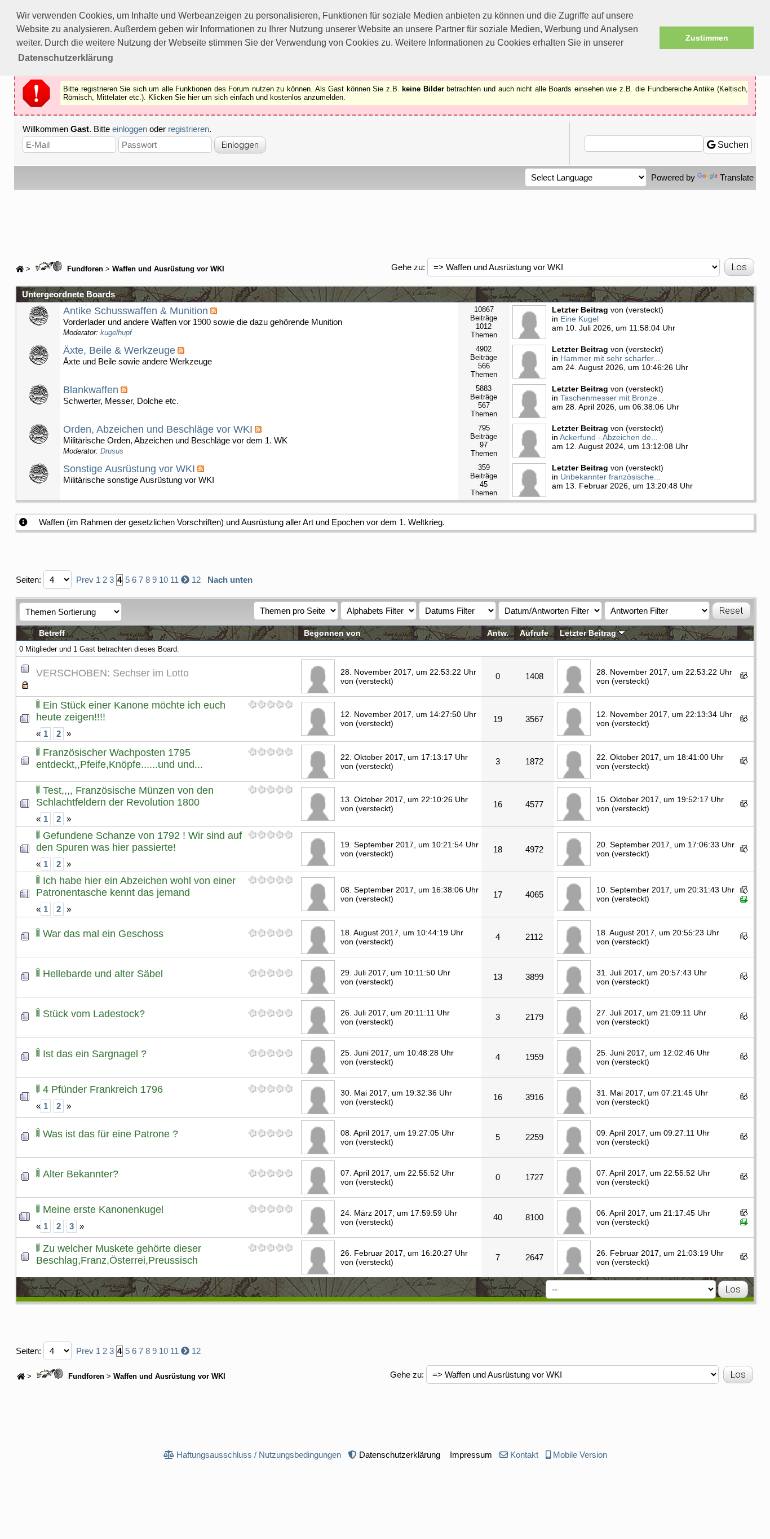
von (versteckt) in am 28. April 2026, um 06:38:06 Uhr (615, 397)
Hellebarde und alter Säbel (103, 973)
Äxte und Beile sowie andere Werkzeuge (137, 355)
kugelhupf (116, 333)
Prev (85, 579)
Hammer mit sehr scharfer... (610, 358)
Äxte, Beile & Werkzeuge (119, 350)
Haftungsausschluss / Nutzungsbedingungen (258, 1454)
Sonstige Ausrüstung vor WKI (129, 468)
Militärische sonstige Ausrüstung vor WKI (138, 474)
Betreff (52, 633)
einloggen (129, 129)
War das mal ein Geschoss (103, 933)
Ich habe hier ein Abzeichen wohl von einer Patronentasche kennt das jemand (136, 886)
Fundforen (84, 269)
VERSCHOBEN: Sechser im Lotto (112, 673)
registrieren (188, 129)
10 (163, 579)
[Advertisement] (385, 220)
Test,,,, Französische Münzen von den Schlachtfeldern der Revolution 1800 (125, 796)
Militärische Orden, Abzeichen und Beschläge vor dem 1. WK (175, 439)
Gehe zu (407, 267)
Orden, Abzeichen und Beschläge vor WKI (158, 429)
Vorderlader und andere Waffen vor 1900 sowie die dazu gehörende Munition (202, 321)
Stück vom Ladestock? (94, 1013)
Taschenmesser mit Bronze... (612, 397)
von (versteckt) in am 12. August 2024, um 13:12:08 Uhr (620, 437)
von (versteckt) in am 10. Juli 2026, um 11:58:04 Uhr (613, 318)
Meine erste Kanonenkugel (103, 1209)
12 (196, 579)
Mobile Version (580, 1454)
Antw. (497, 633)
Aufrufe (534, 633)
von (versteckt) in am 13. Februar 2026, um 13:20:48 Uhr (622, 476)
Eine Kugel (579, 318)
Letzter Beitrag (589, 633)
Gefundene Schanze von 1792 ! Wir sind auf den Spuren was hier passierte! (139, 841)
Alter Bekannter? (80, 1174)
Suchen (732, 144)
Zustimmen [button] (706, 37)
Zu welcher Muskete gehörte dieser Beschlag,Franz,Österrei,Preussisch (118, 1254)
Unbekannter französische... (610, 476)
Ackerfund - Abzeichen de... (609, 437)
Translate (737, 177)
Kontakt (524, 1454)
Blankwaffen (90, 389)
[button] (65, 58)
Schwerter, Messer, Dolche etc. (121, 395)
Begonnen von (332, 633)
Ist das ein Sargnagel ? (95, 1053)
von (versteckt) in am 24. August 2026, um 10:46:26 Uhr (620, 358)
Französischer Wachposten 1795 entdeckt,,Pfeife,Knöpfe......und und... (119, 758)
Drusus (111, 451)
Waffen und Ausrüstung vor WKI (168, 269)
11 (174, 579)
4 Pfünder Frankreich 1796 (103, 1089)
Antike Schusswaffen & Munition (135, 310)
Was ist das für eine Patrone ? (110, 1134)
